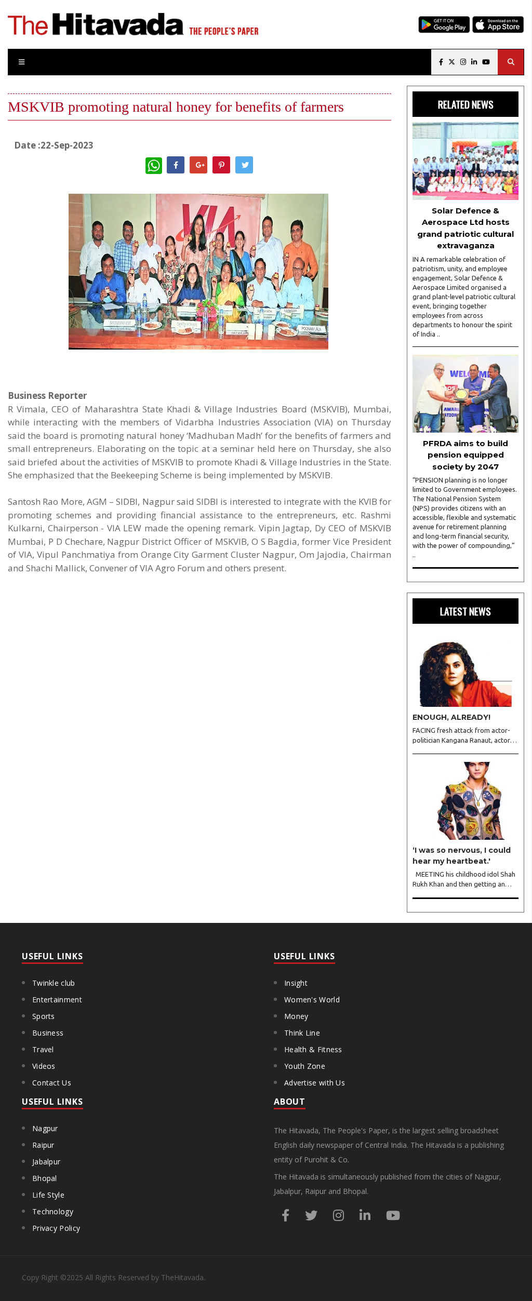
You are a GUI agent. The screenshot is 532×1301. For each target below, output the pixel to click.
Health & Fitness (313, 1049)
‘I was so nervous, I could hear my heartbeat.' (462, 856)
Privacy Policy (56, 1228)
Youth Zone (304, 1066)
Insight (296, 983)
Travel (43, 1049)
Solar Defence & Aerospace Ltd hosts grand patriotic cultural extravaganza (465, 228)
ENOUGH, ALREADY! (451, 717)
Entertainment (57, 999)
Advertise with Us (314, 1083)
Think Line (302, 1033)
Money (296, 1016)
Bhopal (44, 1178)
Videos (44, 1066)
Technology (52, 1211)
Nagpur (45, 1128)
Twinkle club (53, 983)
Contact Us (51, 1083)
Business (47, 1033)
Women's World (312, 999)
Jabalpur (46, 1161)
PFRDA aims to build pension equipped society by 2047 (465, 455)
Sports (43, 1016)
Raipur (43, 1145)
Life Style (48, 1195)
